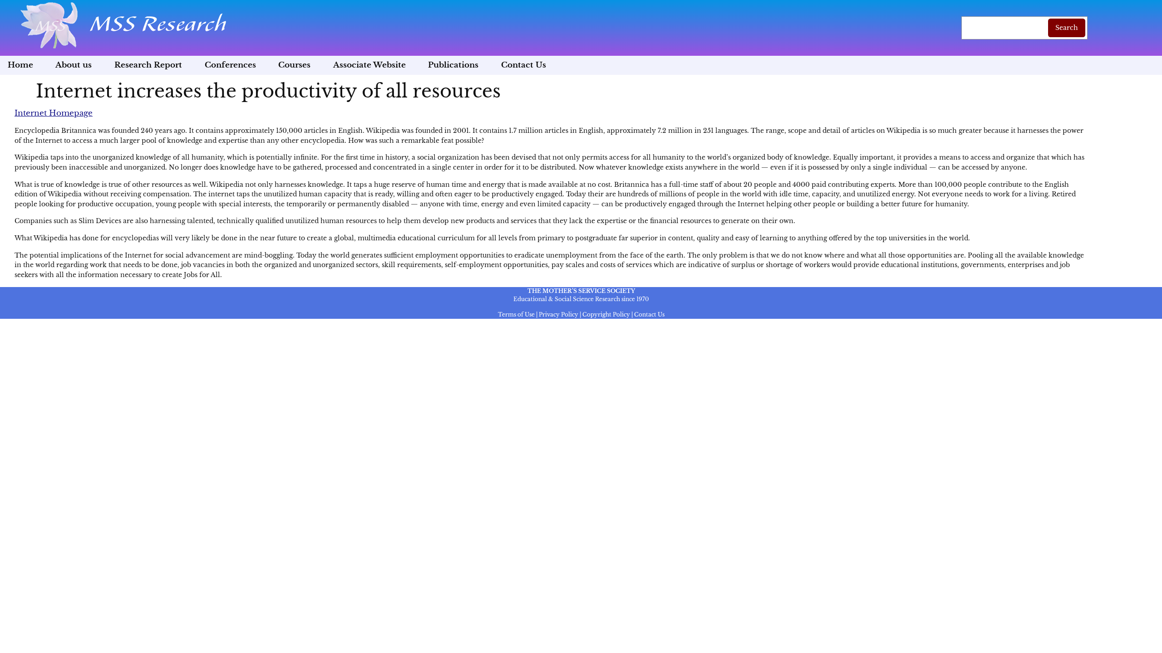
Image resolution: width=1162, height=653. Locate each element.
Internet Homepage (54, 113)
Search (1066, 28)
